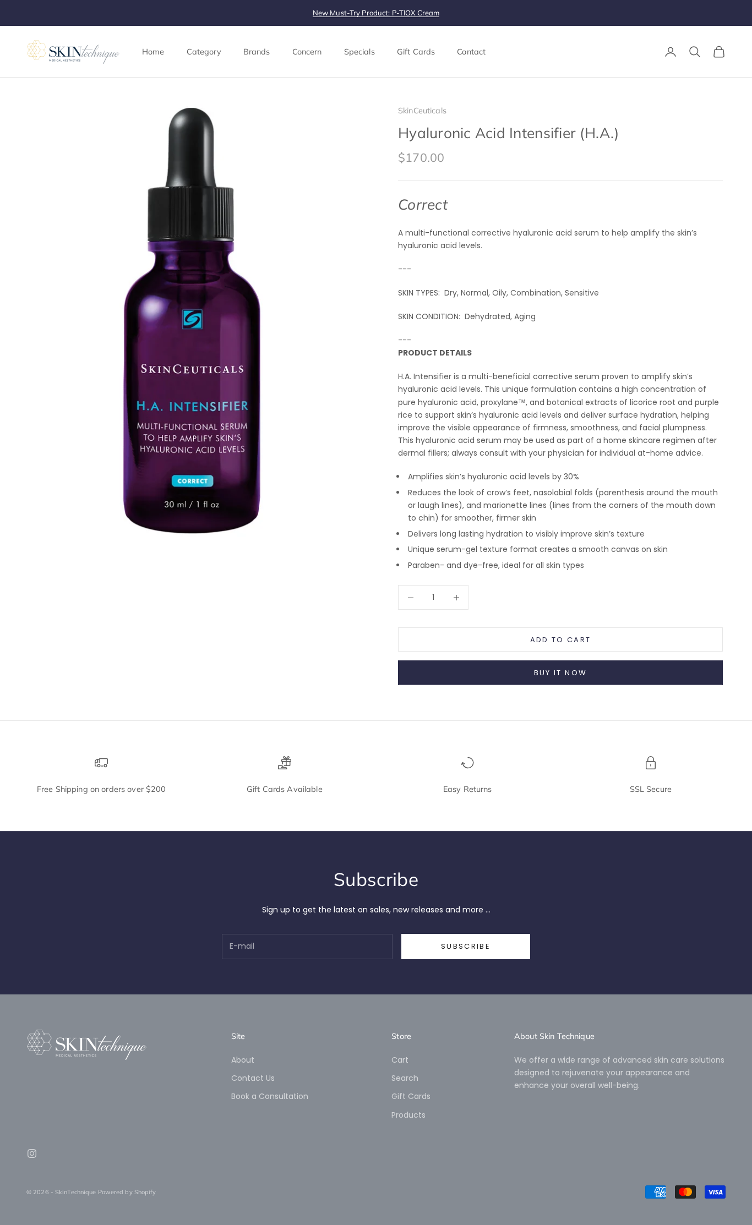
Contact (471, 52)
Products (408, 1114)
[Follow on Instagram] (31, 1153)
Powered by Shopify (127, 1192)
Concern (307, 52)
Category (204, 52)
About (242, 1059)
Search (404, 1078)
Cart (399, 1059)
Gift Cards (416, 52)
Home (153, 52)
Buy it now (560, 673)
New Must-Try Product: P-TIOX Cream (376, 12)
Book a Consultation (269, 1096)
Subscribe (466, 946)
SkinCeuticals (422, 111)
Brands (256, 52)
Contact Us (253, 1078)
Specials (359, 52)
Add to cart (560, 640)
